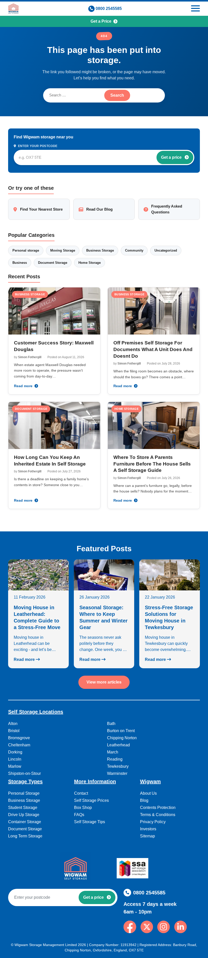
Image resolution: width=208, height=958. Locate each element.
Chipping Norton (122, 738)
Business (19, 263)
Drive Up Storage (23, 814)
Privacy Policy (153, 822)
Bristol (14, 731)
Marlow (14, 766)
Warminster (117, 773)
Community (134, 250)
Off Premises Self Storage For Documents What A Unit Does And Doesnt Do (153, 349)
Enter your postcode (37, 146)
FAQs (79, 814)
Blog (144, 800)
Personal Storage (24, 793)
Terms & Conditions (157, 814)
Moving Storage (62, 250)
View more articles (104, 682)
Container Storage (24, 822)
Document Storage (52, 263)
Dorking (15, 752)
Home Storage (89, 263)
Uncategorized (165, 250)
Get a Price (101, 21)
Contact (81, 793)
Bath (111, 723)
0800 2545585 (109, 8)
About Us (148, 793)
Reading (115, 759)
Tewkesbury (118, 766)
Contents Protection (158, 807)
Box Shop (83, 807)
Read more (23, 386)
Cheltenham (19, 745)
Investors (148, 829)
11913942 (128, 945)
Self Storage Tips (89, 822)
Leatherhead (118, 745)
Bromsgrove (19, 738)
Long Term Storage (25, 836)
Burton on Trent (121, 731)
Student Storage (22, 807)
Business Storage (100, 250)
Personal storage (25, 250)
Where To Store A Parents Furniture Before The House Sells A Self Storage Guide (152, 464)
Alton (13, 723)
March (112, 752)
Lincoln (14, 759)
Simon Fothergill (29, 357)
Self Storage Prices (91, 800)
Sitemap (147, 836)
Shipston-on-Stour (24, 773)
